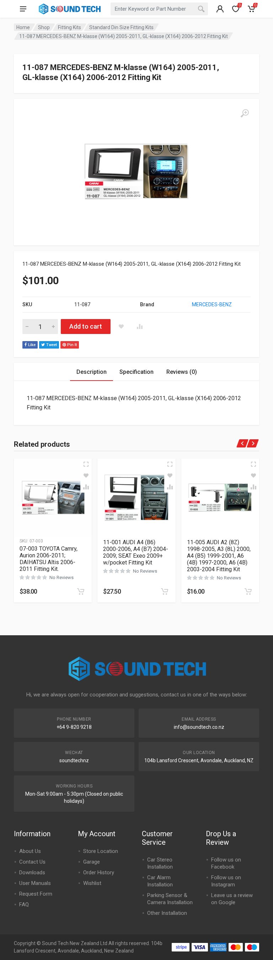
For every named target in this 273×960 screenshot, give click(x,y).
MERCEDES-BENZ (212, 304)
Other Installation (167, 913)
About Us (30, 851)
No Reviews (61, 577)
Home (23, 27)
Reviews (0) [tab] (181, 371)
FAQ (24, 904)
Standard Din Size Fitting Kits (121, 27)
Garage (91, 862)
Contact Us (32, 862)
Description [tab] (91, 371)
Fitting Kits (69, 27)
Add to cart (85, 326)
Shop (44, 27)
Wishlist (92, 883)
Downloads (32, 872)
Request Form (35, 894)
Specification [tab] (136, 371)
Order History (98, 872)
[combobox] (159, 8)
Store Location (100, 851)
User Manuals (35, 883)
